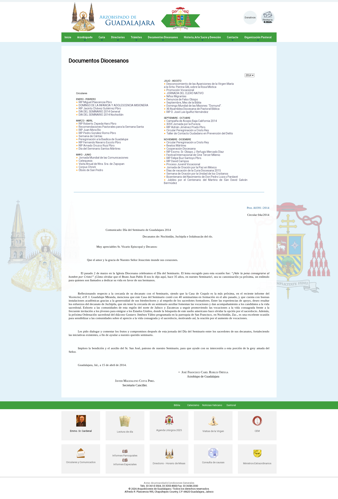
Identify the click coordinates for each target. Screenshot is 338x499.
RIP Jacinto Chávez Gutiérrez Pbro (100, 108)
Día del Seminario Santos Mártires (99, 148)
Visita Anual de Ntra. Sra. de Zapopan (101, 163)
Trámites (136, 38)
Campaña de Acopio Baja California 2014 (191, 120)
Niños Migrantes (176, 96)
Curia (102, 38)
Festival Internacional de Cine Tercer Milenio (193, 154)
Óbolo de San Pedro (91, 170)
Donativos (250, 17)
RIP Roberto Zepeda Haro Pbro (97, 123)
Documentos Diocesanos (163, 38)
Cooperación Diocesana (181, 148)
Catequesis (86, 160)
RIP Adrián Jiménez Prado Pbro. (186, 127)
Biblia (177, 405)
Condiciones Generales (181, 482)
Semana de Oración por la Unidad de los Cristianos (197, 173)
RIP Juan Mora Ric (90, 129)
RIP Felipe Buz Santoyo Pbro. (184, 158)
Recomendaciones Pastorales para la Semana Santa (111, 126)
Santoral (231, 405)
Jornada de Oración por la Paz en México (191, 167)
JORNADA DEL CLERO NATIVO (185, 93)
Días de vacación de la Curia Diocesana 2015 (193, 170)
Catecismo (193, 405)
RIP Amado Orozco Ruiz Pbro (97, 145)
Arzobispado (85, 38)
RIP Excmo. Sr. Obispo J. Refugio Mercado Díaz (195, 151)
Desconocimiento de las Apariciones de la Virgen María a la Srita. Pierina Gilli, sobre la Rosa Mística (199, 85)
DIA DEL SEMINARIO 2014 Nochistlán (101, 114)
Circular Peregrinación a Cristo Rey (187, 130)
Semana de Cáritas (90, 136)
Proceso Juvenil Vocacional (183, 164)
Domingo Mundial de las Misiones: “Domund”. (194, 105)
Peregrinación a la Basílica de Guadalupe (103, 139)
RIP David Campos (177, 161)
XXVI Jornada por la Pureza (183, 124)
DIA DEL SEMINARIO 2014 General (99, 111)
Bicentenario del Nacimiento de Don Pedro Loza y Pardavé (202, 176)
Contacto (232, 38)
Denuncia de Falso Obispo (182, 99)
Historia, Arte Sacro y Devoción (202, 38)
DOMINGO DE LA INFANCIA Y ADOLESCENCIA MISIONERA (113, 105)
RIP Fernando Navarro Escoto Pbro (100, 142)
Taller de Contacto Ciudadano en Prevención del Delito (199, 133)
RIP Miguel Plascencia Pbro (95, 102)
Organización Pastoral (257, 38)
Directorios (118, 38)
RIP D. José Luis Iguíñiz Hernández (187, 111)
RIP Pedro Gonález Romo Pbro (97, 133)
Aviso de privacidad (155, 482)
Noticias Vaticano (212, 405)
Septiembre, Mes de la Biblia (183, 102)
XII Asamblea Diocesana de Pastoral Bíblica (192, 108)
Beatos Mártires (176, 145)
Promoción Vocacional (180, 90)
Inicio (68, 37)
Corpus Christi (87, 167)
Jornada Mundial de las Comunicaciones (103, 157)
